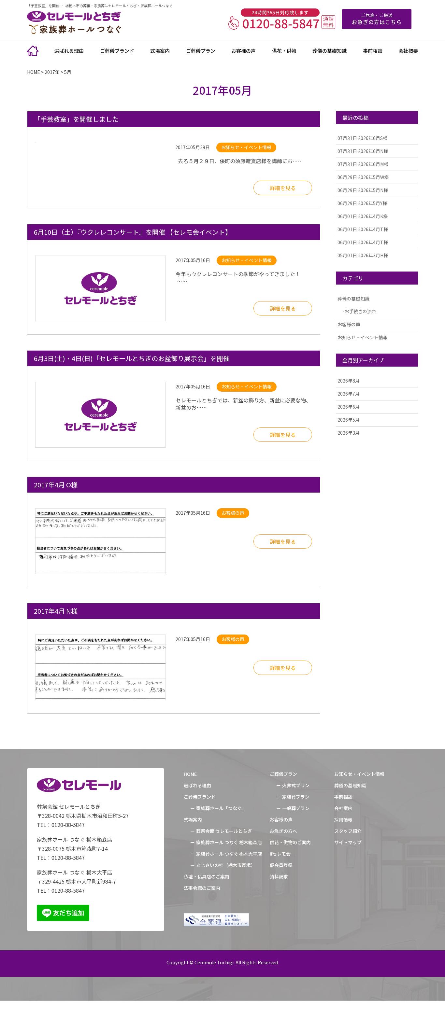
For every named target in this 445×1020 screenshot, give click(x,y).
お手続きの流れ (360, 311)
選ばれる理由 (69, 50)
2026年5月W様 (363, 177)
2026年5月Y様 (362, 203)
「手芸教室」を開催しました (76, 119)
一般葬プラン (295, 808)
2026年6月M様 (362, 164)
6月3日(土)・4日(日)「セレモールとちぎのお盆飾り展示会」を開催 (132, 358)
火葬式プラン (295, 785)
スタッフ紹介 (348, 831)
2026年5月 (348, 419)
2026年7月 (348, 393)
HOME (190, 774)
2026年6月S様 (362, 138)
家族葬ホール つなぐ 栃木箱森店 (229, 842)
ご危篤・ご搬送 (377, 19)
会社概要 (408, 50)
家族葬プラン (295, 796)
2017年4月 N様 (56, 611)
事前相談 (372, 50)
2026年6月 (348, 406)
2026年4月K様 (362, 216)
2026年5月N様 (362, 190)
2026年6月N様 (362, 151)
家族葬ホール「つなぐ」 (221, 808)
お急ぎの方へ (283, 831)
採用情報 (343, 819)
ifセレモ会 (280, 853)
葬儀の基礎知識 (329, 50)
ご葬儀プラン (200, 50)
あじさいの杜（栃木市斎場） (225, 865)
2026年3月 (348, 432)
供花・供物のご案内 (290, 842)
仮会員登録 (281, 865)
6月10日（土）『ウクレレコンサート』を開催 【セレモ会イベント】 (133, 232)
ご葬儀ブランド (117, 50)
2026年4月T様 (362, 229)
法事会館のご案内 (202, 888)
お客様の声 (243, 50)
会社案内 (343, 808)
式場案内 (160, 50)
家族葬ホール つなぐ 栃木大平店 (229, 853)
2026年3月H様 (362, 255)
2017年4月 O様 (56, 484)
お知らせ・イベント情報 (362, 337)
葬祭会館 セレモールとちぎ (224, 831)
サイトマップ (348, 842)
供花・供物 (284, 50)
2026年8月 (348, 380)
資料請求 (279, 876)
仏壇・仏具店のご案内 (206, 876)
